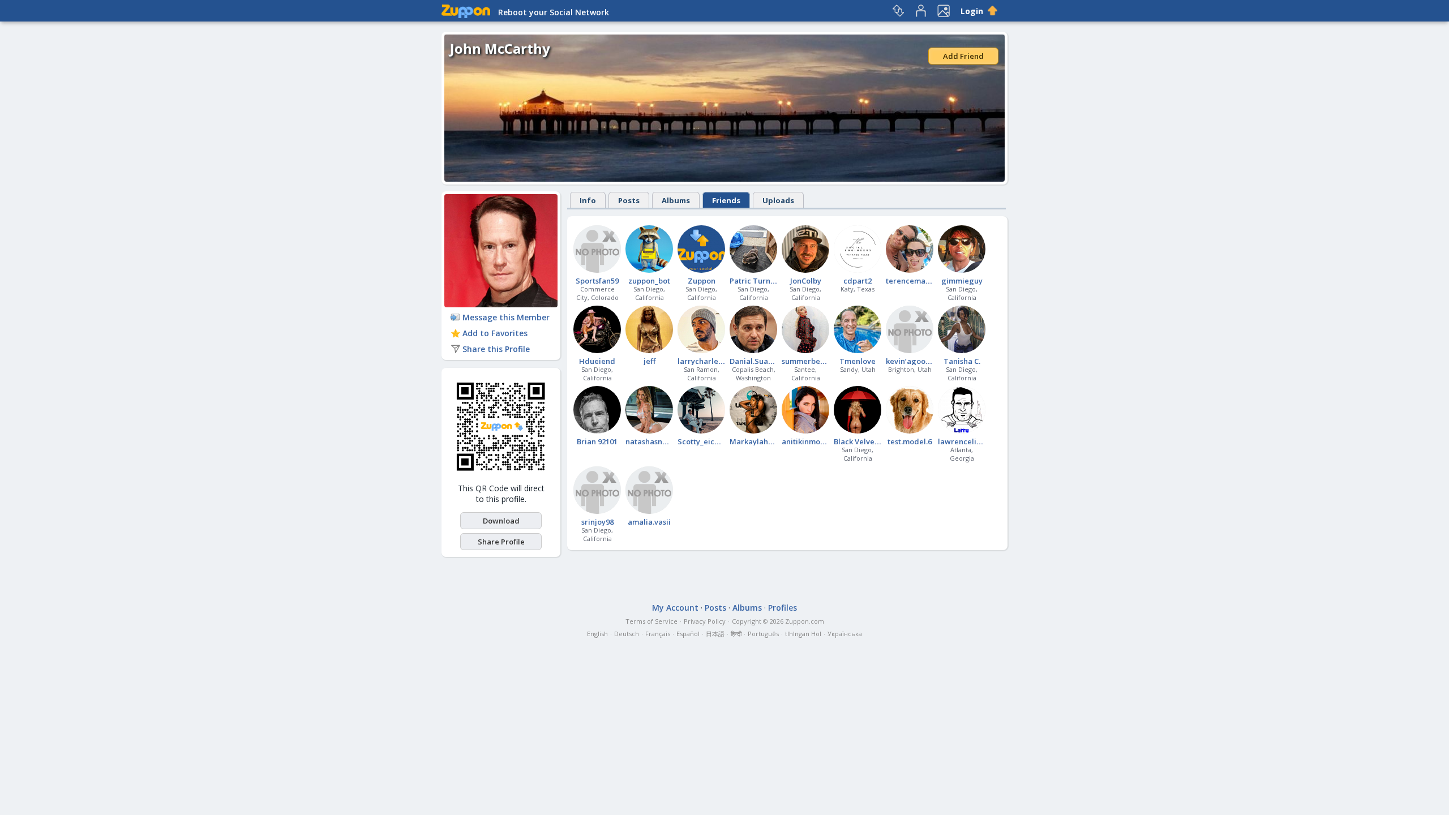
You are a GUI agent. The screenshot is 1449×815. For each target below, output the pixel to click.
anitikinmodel (807, 441)
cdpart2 (857, 281)
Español (688, 633)
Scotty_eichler (703, 441)
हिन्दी (736, 633)
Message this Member (506, 317)
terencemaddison (918, 281)
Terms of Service (651, 621)
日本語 (715, 633)
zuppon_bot (649, 281)
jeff (649, 361)
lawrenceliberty (967, 441)
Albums (676, 200)
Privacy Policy (705, 621)
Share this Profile (496, 349)
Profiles (782, 607)
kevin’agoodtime (916, 361)
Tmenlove (857, 361)
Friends (726, 200)
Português (763, 633)
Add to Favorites (495, 333)
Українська (845, 633)
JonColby (805, 281)
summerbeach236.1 (816, 361)
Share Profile (501, 542)
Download (501, 521)
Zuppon (701, 281)
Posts (629, 200)
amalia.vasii (649, 522)
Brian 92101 (597, 441)
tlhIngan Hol (803, 633)
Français (657, 633)
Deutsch (626, 633)
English (597, 633)
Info (588, 200)
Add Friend (963, 56)
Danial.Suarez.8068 (764, 361)
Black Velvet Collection (874, 441)
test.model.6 (910, 441)
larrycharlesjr (702, 361)
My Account (675, 607)
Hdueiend (597, 361)
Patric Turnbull (757, 281)
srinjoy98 (597, 522)
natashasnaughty (656, 441)
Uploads (778, 200)
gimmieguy (962, 281)
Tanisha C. (962, 361)
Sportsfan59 (597, 281)
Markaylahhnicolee (764, 441)
